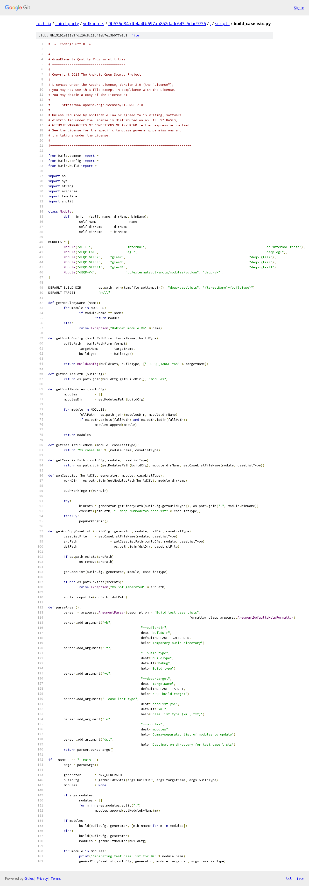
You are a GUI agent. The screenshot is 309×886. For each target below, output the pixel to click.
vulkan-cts (93, 23)
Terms (56, 878)
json (300, 878)
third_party (67, 23)
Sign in (299, 7)
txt (289, 878)
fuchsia (43, 23)
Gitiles (29, 878)
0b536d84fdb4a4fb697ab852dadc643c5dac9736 (157, 23)
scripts (222, 23)
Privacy (42, 878)
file (135, 35)
